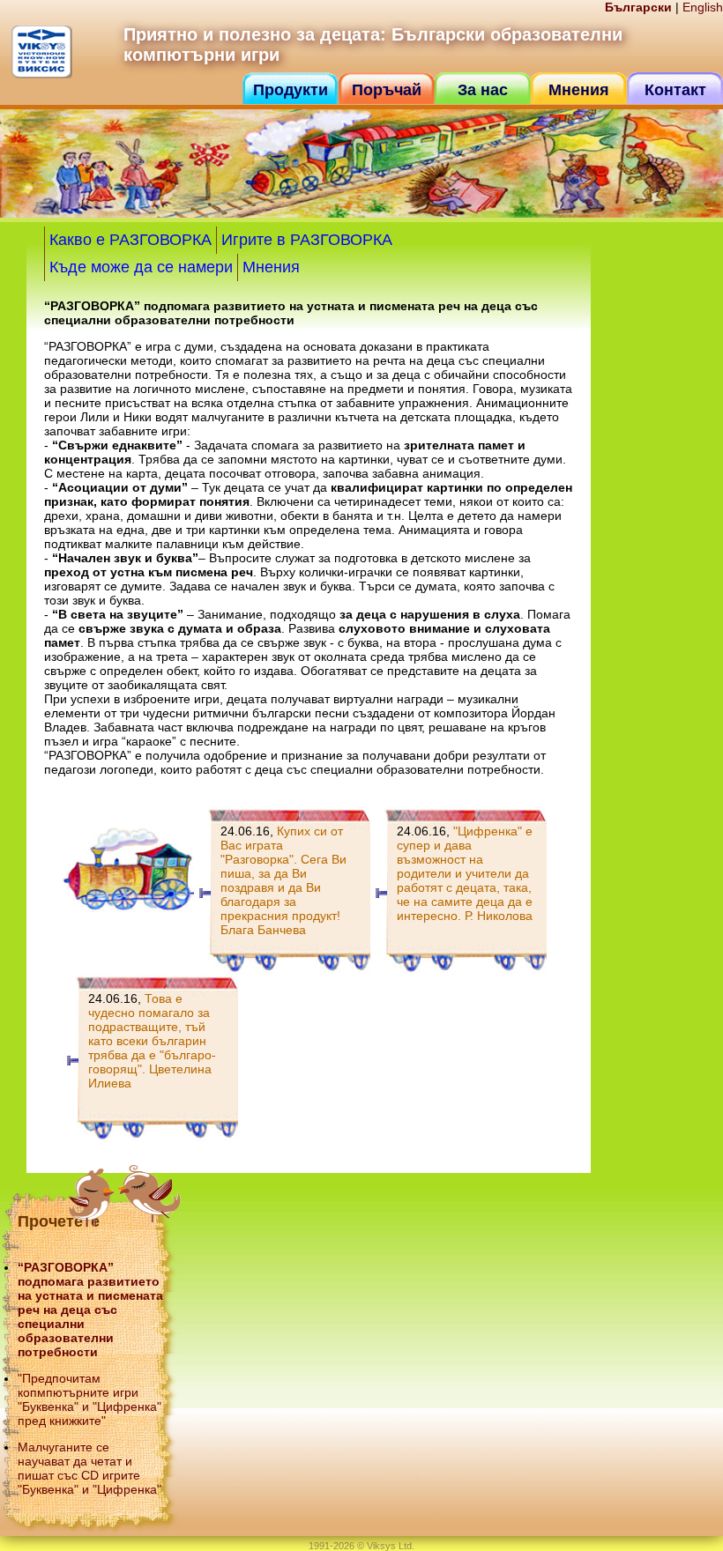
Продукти (290, 90)
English (702, 7)
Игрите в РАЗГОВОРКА (306, 240)
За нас (483, 90)
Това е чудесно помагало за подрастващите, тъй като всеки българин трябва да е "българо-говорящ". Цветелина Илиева (152, 1040)
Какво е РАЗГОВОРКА (130, 240)
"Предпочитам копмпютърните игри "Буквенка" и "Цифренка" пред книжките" (89, 1399)
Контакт (675, 90)
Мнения (578, 90)
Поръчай (386, 90)
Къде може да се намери (141, 267)
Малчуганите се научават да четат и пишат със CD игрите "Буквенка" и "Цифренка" (89, 1468)
